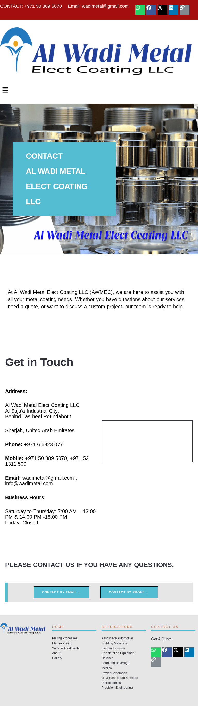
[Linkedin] (173, 10)
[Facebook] (151, 10)
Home (58, 627)
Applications (117, 627)
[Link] (184, 10)
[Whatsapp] (140, 10)
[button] (99, 90)
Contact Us (165, 627)
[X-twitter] (162, 10)
